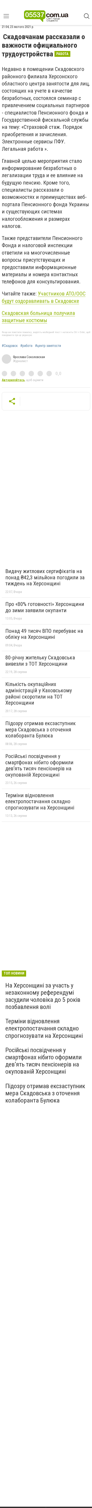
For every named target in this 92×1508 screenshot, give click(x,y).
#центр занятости (48, 346)
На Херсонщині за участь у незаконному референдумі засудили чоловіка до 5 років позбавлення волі (42, 996)
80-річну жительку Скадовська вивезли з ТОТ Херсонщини (40, 660)
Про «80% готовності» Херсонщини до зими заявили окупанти (44, 607)
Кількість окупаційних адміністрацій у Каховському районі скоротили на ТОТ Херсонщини (38, 693)
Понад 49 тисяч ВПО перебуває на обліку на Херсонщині (44, 634)
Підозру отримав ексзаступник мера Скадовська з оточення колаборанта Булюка (40, 729)
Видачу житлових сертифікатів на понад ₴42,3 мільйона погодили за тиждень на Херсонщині (45, 577)
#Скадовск (10, 346)
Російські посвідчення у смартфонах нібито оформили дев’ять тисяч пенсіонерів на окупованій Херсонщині (39, 765)
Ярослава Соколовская (29, 357)
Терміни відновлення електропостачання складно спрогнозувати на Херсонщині (39, 801)
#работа (26, 346)
